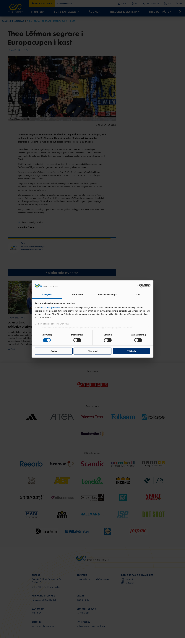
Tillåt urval (93, 351)
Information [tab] (77, 294)
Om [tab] (138, 294)
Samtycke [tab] (46, 294)
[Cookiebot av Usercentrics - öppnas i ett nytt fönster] (138, 286)
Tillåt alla (131, 351)
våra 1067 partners (50, 307)
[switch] (77, 340)
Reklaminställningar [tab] (107, 294)
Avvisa (54, 351)
